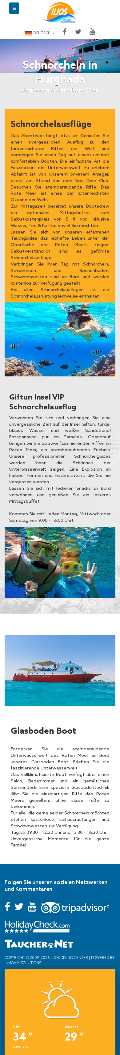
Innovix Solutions (23, 962)
